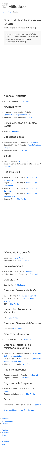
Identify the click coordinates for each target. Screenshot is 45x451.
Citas (9, 12)
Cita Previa (25, 101)
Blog (3, 444)
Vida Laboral (33, 142)
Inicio (3, 12)
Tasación (37, 405)
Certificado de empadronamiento (17, 115)
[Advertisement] (22, 69)
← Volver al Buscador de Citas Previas (19, 410)
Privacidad (5, 432)
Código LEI (33, 375)
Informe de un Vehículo (28, 296)
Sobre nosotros (7, 421)
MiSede (17, 6)
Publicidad (5, 442)
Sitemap (4, 435)
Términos (5, 430)
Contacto (5, 423)
